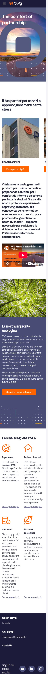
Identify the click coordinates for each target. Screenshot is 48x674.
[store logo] (15, 4)
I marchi (6, 623)
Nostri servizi (9, 617)
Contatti (7, 645)
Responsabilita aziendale (14, 637)
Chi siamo (7, 631)
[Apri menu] (4, 4)
